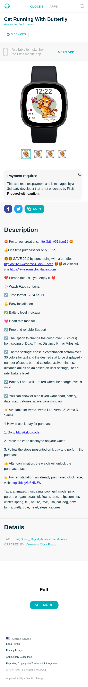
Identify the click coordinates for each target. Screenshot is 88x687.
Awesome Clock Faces (18, 23)
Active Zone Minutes (52, 538)
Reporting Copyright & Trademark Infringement (32, 662)
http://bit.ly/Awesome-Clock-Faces (29, 264)
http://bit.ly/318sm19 (53, 241)
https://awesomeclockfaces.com (33, 269)
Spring (24, 538)
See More (44, 604)
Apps (53, 6)
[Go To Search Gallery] (82, 6)
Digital (33, 538)
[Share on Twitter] (18, 208)
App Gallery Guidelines (19, 656)
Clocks (37, 6)
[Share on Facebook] (8, 208)
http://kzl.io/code (27, 432)
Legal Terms (13, 643)
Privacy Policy (13, 649)
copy (37, 208)
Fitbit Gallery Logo (7, 6)
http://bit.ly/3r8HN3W (26, 482)
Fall (16, 538)
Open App (66, 51)
